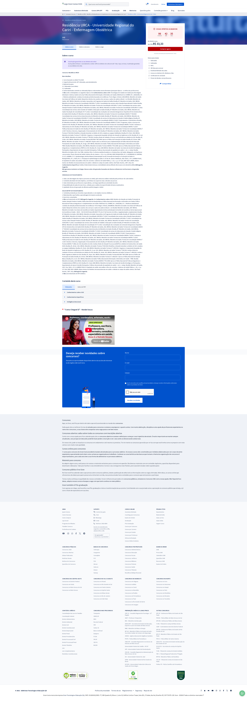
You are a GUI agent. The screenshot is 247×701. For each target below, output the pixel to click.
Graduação (128, 521)
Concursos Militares (130, 561)
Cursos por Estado (130, 532)
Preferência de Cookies (69, 529)
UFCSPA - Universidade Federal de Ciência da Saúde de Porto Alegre (138, 665)
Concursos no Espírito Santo (102, 590)
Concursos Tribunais (131, 570)
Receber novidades (133, 400)
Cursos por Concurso (71, 14)
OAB (157, 549)
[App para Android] (208, 691)
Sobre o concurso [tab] (84, 47)
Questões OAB (160, 558)
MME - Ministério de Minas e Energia (135, 628)
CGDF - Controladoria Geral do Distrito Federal (169, 627)
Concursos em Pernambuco (133, 596)
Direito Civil (65, 625)
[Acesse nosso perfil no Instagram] (68, 533)
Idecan (95, 564)
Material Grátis (160, 515)
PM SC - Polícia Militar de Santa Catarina (167, 639)
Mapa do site (148, 691)
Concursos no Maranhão (132, 590)
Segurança (138, 691)
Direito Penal (66, 633)
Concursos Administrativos (132, 549)
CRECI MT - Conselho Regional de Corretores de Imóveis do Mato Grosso (138, 642)
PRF (95, 625)
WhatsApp (98, 518)
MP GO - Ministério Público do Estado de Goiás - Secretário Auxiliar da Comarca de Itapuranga (138, 632)
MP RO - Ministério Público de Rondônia (167, 657)
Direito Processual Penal (69, 642)
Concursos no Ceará (131, 587)
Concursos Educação (131, 552)
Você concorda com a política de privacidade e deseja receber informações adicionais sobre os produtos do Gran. (152, 384)
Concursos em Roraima (163, 596)
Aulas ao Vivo (160, 518)
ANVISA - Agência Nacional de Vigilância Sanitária (138, 636)
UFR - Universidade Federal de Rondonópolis (138, 649)
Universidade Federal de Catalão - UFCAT (136, 646)
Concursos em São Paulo (101, 599)
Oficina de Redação (130, 538)
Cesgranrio (97, 552)
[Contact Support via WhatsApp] (242, 693)
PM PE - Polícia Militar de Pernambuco (135, 639)
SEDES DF (96, 616)
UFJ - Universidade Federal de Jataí (135, 657)
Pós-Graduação (129, 523)
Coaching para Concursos (132, 515)
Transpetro (97, 613)
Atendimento (154, 4)
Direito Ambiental (67, 622)
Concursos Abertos (67, 552)
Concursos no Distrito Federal (70, 581)
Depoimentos (160, 512)
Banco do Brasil (98, 631)
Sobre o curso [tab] (69, 47)
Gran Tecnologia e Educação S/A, (74, 695)
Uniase (95, 570)
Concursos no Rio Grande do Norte (135, 602)
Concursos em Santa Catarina (102, 587)
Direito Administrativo (68, 619)
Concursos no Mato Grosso (70, 590)
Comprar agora (165, 49)
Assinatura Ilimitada (130, 512)
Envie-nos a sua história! (101, 536)
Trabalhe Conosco (67, 526)
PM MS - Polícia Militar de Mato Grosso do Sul (169, 618)
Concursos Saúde (130, 567)
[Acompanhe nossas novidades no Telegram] (84, 533)
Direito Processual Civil (68, 639)
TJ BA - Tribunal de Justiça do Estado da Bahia (169, 651)
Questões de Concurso (69, 564)
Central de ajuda (100, 512)
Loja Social (65, 521)
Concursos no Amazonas (163, 584)
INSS (95, 619)
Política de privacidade (102, 691)
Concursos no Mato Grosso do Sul (72, 587)
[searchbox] (106, 4)
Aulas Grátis (159, 521)
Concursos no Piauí (130, 599)
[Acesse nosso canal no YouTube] (63, 533)
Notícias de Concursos (68, 561)
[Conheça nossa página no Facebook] (76, 533)
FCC (95, 558)
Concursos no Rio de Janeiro (102, 596)
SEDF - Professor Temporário (133, 618)
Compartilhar (166, 84)
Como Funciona (66, 515)
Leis (63, 648)
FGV (95, 561)
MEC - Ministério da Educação (133, 621)
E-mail (127, 363)
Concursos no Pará (161, 590)
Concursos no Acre (161, 581)
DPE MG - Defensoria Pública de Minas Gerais (169, 621)
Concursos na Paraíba (131, 593)
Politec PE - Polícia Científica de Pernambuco (169, 664)
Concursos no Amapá (162, 587)
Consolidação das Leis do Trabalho (72, 613)
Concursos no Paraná (100, 581)
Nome (127, 353)
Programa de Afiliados (68, 523)
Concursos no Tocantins (163, 599)
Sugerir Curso (160, 523)
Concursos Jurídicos (131, 558)
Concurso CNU (151, 479)
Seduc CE (96, 628)
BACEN (95, 645)
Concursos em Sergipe (131, 605)
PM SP (95, 639)
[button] (66, 10)
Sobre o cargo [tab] (99, 47)
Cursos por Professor (131, 535)
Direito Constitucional (68, 628)
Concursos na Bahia (130, 584)
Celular (127, 373)
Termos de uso (116, 691)
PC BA (95, 636)
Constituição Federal (68, 616)
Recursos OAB (160, 561)
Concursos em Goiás (68, 584)
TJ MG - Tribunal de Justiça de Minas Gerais (168, 624)
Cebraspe (96, 549)
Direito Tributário (67, 645)
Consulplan (97, 555)
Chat (97, 515)
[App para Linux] (201, 691)
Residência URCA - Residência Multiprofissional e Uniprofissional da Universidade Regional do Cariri (102, 14)
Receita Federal (98, 622)
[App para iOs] (204, 691)
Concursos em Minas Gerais (102, 593)
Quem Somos (66, 512)
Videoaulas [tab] (68, 287)
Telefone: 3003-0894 (101, 523)
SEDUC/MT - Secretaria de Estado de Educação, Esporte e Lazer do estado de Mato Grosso (138, 624)
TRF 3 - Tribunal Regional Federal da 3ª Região (169, 654)
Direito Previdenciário (68, 636)
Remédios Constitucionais (69, 654)
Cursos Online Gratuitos (132, 541)
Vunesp (96, 573)
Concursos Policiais (130, 564)
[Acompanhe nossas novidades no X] (80, 533)
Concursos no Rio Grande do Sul (103, 584)
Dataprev (96, 633)
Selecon (96, 567)
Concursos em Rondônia (163, 593)
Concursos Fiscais (130, 555)
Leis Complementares (68, 651)
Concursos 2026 (66, 549)
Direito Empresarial (67, 631)
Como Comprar (66, 518)
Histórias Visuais (67, 558)
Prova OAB (159, 552)
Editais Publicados (67, 555)
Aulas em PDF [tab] (82, 287)
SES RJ (96, 642)
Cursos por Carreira (130, 529)
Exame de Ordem (130, 518)
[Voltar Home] (63, 14)
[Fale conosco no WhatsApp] (72, 533)
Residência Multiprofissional (133, 573)
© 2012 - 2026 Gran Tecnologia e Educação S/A (31, 691)
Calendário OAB (160, 555)
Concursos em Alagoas (131, 581)
